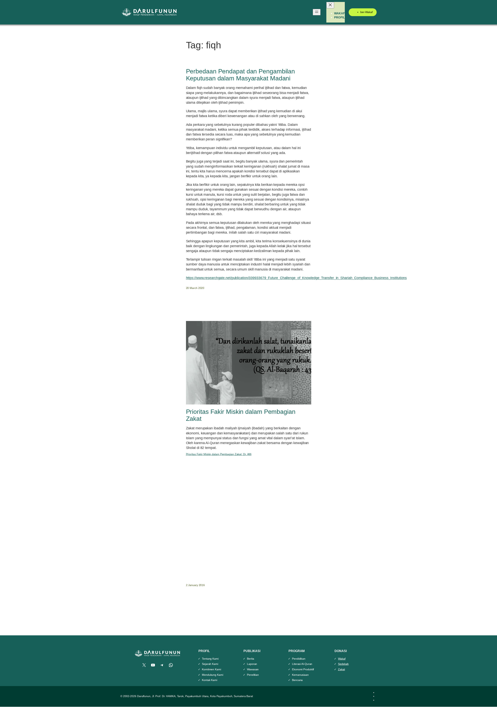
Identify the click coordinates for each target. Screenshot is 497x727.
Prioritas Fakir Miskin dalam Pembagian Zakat (240, 415)
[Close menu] (330, 5)
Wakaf (342, 658)
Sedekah (343, 663)
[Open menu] (317, 12)
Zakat (341, 669)
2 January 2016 (195, 585)
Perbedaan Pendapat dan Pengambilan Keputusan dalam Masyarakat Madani (240, 75)
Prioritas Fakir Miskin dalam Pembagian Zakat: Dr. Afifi (219, 454)
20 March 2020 (195, 288)
